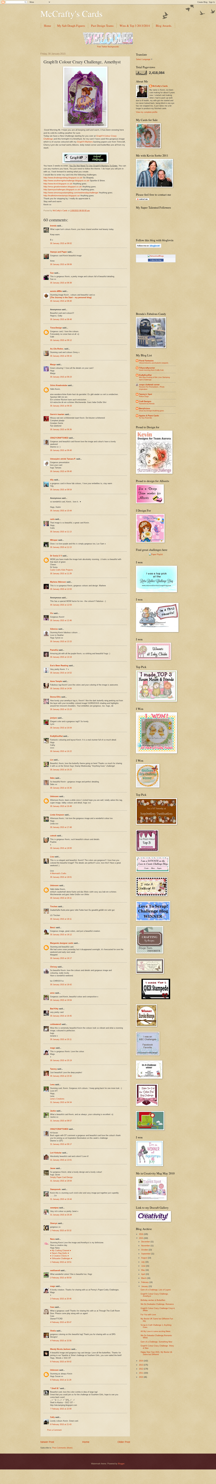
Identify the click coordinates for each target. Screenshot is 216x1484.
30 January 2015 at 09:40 (61, 450)
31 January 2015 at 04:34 (61, 1102)
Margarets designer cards (61, 943)
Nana (52, 1239)
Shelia (53, 1331)
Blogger (121, 1464)
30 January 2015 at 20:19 (61, 1060)
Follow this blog (155, 260)
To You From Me (145, 418)
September (146, 1254)
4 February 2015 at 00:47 (60, 1322)
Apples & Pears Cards (149, 416)
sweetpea (54, 1208)
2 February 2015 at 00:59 (60, 1278)
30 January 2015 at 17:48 (61, 827)
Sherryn (53, 1223)
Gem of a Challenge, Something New (156, 1342)
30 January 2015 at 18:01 (61, 877)
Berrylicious (144, 408)
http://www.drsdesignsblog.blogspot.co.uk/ (62, 178)
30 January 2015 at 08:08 (61, 264)
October (145, 1250)
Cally (52, 1417)
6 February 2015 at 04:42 (60, 1362)
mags (52, 1048)
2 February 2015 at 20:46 (60, 1299)
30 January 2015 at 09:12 (61, 340)
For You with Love (148, 1314)
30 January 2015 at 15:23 (61, 709)
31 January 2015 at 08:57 (61, 1121)
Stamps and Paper (58, 252)
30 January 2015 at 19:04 (61, 1000)
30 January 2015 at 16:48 (61, 806)
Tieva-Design (56, 328)
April (143, 1274)
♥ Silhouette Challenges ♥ (61, 1258)
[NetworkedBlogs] (156, 256)
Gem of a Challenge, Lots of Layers (156, 1290)
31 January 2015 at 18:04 (61, 1181)
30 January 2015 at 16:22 (61, 751)
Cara (52, 1307)
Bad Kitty (54, 1009)
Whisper (54, 540)
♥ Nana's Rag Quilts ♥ (59, 1253)
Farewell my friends (147, 404)
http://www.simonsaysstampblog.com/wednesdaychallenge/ (70, 193)
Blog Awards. (164, 26)
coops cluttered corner (149, 385)
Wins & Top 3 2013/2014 (135, 26)
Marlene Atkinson (58, 582)
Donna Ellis (55, 697)
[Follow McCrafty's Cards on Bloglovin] (148, 247)
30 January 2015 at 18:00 (61, 848)
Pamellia (54, 650)
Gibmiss (54, 629)
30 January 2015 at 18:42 (61, 984)
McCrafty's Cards (71, 13)
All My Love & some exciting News (155, 1331)
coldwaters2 (55, 1024)
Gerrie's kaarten (57, 414)
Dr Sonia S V (56, 556)
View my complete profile (146, 112)
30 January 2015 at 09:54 (61, 489)
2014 (141, 1361)
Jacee (52, 1168)
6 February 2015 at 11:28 (60, 1380)
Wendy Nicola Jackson (60, 1349)
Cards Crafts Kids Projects (61, 570)
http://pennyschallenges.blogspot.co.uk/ (61, 189)
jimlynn (53, 718)
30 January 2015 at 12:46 (61, 620)
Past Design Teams (102, 26)
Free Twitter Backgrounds (108, 47)
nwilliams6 (55, 1270)
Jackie (53, 1111)
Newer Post (47, 1441)
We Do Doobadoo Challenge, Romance (157, 1304)
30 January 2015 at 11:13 (61, 532)
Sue (52, 273)
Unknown (54, 796)
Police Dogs (144, 396)
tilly (51, 480)
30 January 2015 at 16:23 (61, 770)
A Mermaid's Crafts (58, 873)
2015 (141, 1238)
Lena (52, 1084)
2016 (141, 1234)
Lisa (52, 857)
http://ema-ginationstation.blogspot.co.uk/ (62, 187)
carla (52, 519)
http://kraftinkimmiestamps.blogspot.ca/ (61, 195)
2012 (141, 1369)
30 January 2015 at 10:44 (61, 511)
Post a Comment (54, 1430)
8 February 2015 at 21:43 (60, 1424)
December (145, 1242)
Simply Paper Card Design (61, 1177)
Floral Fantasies (146, 361)
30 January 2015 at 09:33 (61, 406)
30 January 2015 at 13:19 (61, 657)
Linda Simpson (57, 815)
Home (47, 26)
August (144, 1258)
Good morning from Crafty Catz (151, 370)
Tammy (53, 1069)
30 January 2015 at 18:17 (61, 958)
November (145, 1246)
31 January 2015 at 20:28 (61, 1215)
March (144, 1278)
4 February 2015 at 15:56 (60, 1340)
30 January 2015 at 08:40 (61, 301)
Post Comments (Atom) (62, 1448)
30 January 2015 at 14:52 (61, 673)
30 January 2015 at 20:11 (61, 1039)
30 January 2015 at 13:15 (61, 641)
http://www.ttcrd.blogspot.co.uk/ (57, 184)
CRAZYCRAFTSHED (59, 438)
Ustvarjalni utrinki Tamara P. (63, 459)
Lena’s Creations (57, 1099)
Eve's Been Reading (59, 665)
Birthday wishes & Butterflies (153, 1300)
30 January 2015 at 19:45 (61, 1016)
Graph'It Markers (85, 142)
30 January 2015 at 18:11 (61, 898)
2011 (141, 1373)
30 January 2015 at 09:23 (61, 377)
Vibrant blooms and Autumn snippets (153, 363)
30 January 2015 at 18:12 (61, 934)
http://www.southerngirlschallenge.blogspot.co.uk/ (66, 180)
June (143, 1266)
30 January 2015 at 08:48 (61, 319)
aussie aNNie (56, 291)
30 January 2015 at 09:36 (61, 429)
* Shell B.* (54, 1388)
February (145, 1282)
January (145, 1286)
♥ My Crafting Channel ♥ (60, 1250)
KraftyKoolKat (56, 736)
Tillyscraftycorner (147, 368)
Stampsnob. (55, 1189)
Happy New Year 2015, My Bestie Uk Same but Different (156, 1353)
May (143, 1270)
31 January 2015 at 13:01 (61, 1160)
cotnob (53, 836)
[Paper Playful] (156, 554)
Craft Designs (145, 401)
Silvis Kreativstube (58, 385)
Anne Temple (56, 681)
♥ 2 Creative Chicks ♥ (59, 1256)
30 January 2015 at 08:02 (61, 243)
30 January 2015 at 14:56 (61, 688)
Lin (51, 760)
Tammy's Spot (145, 394)
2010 (141, 1377)
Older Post (124, 1441)
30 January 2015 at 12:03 (61, 589)
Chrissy (53, 967)
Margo (53, 364)
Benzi (52, 927)
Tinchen (53, 906)
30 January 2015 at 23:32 (61, 1076)
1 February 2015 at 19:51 (60, 1262)
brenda (53, 226)
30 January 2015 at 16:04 (61, 728)
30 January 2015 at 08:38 (61, 283)
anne (52, 993)
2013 (141, 1365)
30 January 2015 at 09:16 (61, 356)
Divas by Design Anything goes (151, 411)
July (143, 1262)
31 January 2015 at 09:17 (61, 1144)
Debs (52, 778)
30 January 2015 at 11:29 (61, 573)
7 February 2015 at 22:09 (60, 1409)
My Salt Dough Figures (71, 26)
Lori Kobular (56, 1153)
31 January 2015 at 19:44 (61, 1199)
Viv (51, 613)
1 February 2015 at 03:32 (60, 1230)
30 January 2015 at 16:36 (61, 788)
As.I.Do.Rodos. (57, 349)
